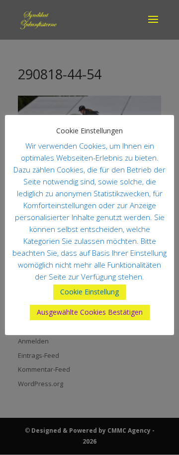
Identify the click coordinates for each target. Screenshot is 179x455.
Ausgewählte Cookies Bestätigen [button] (90, 312)
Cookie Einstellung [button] (89, 291)
